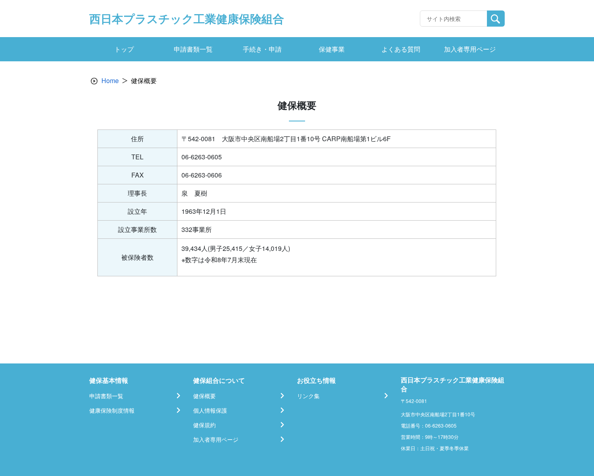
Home (110, 80)
